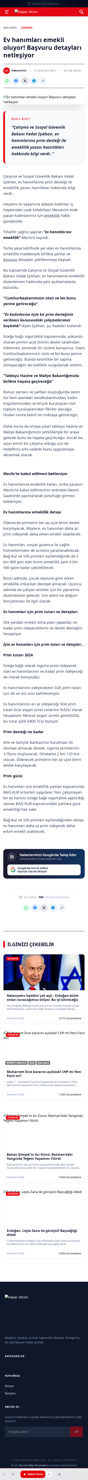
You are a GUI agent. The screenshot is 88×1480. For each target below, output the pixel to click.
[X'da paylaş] (25, 81)
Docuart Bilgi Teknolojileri (33, 1465)
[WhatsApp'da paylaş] (7, 81)
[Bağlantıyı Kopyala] (43, 81)
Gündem (26, 27)
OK (77, 1431)
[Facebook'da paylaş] (16, 81)
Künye (9, 1386)
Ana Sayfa (10, 27)
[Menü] (7, 12)
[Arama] (81, 12)
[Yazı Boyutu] (13, 1474)
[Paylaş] (59, 1474)
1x (49, 1474)
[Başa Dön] (70, 1474)
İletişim (10, 1393)
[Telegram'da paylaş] (34, 81)
